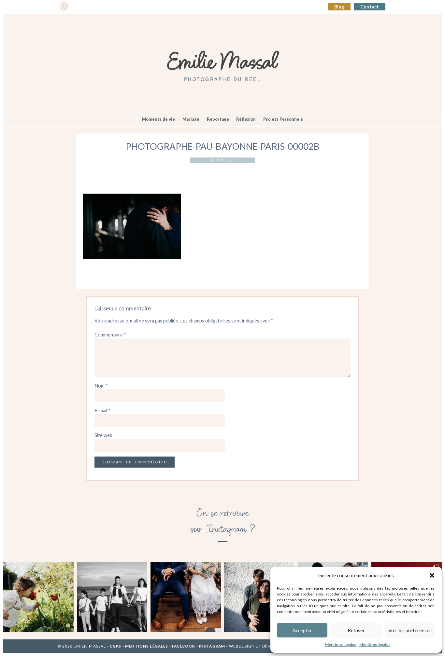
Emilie (81, 7)
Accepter (302, 630)
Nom (101, 386)
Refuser (356, 630)
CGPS (116, 646)
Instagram (212, 646)
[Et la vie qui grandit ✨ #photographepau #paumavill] (259, 597)
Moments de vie (158, 119)
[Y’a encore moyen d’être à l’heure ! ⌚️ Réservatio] (186, 597)
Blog (339, 6)
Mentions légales (340, 644)
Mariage (190, 119)
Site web (103, 435)
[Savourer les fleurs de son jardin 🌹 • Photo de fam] (38, 597)
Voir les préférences (410, 630)
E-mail (102, 410)
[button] (432, 575)
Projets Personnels (283, 119)
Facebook (183, 646)
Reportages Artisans (143, 7)
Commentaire (110, 334)
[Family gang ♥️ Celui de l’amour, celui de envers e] (112, 597)
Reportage (218, 119)
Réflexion (246, 119)
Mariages (184, 7)
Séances (104, 7)
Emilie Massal (222, 60)
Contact (369, 6)
